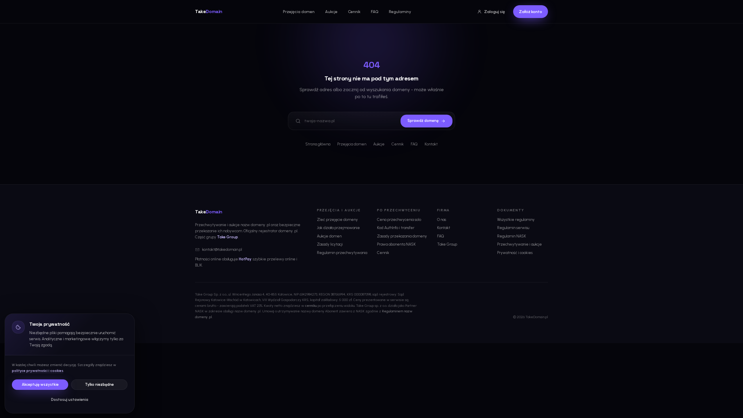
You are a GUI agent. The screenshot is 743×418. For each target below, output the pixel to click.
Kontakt (431, 144)
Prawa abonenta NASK (396, 244)
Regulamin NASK (511, 236)
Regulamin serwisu (513, 228)
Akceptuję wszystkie (40, 384)
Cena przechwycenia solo (399, 219)
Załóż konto (530, 11)
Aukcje (331, 11)
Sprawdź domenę (423, 120)
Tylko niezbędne (99, 384)
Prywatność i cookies (515, 253)
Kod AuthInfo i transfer (395, 228)
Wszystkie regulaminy (516, 219)
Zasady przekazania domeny (402, 236)
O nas (441, 219)
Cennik (354, 11)
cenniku (311, 306)
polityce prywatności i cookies (37, 371)
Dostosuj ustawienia (69, 399)
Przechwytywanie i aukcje (519, 244)
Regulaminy (400, 11)
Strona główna (317, 144)
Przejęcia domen (299, 11)
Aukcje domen (329, 236)
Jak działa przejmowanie (338, 228)
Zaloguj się (494, 11)
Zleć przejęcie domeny (337, 219)
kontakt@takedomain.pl (222, 249)
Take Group (227, 237)
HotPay (245, 259)
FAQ (374, 11)
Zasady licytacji (330, 244)
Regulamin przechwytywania (342, 253)
